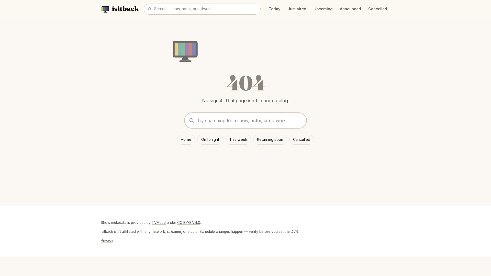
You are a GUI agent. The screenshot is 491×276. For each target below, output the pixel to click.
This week (238, 139)
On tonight (210, 139)
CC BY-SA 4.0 (188, 223)
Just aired (297, 9)
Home (186, 139)
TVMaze (159, 223)
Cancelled (377, 9)
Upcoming (323, 9)
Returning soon (270, 139)
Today (275, 9)
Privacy (107, 240)
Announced (350, 9)
